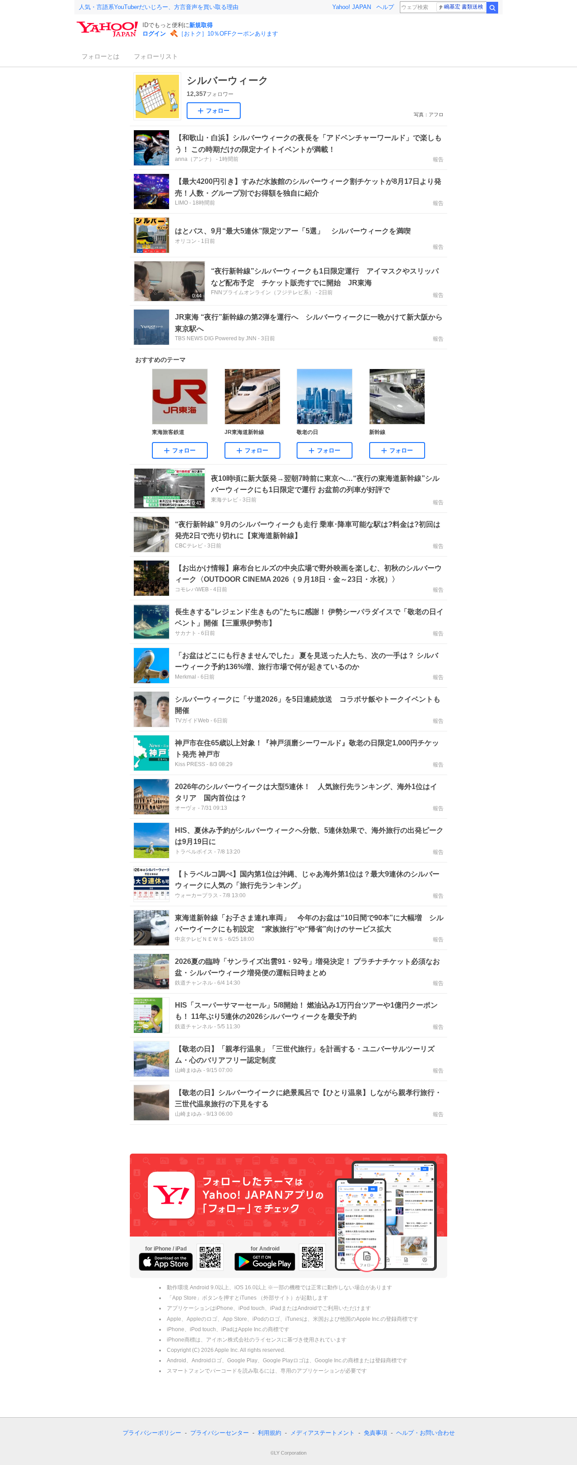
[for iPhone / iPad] (166, 1262)
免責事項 (375, 1432)
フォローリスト (156, 56)
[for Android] (264, 1262)
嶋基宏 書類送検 (463, 7)
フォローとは (100, 56)
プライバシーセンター (219, 1432)
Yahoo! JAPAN (351, 7)
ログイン (154, 33)
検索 (492, 8)
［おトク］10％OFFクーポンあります (228, 33)
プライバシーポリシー (152, 1432)
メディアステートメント (322, 1432)
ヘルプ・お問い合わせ (425, 1432)
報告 (438, 159)
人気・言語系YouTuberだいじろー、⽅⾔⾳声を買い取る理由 (158, 7)
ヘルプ (385, 7)
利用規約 (269, 1432)
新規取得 (201, 25)
